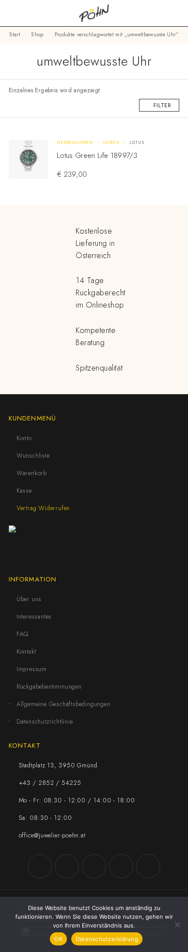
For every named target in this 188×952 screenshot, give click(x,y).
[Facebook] (39, 866)
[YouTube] (94, 866)
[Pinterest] (148, 866)
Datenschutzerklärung (107, 938)
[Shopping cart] (175, 13)
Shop (37, 34)
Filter (162, 105)
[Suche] (161, 13)
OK (58, 938)
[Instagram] (66, 866)
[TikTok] (121, 866)
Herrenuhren (75, 142)
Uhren (111, 142)
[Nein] (177, 924)
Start (14, 34)
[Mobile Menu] (17, 13)
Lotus (136, 142)
